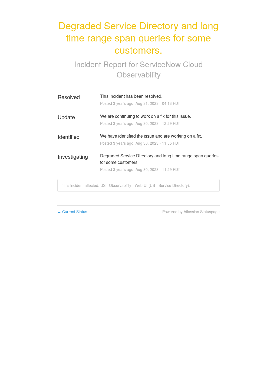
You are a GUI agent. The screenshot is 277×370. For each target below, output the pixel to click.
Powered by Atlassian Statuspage (191, 211)
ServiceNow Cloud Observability (160, 69)
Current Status (72, 211)
